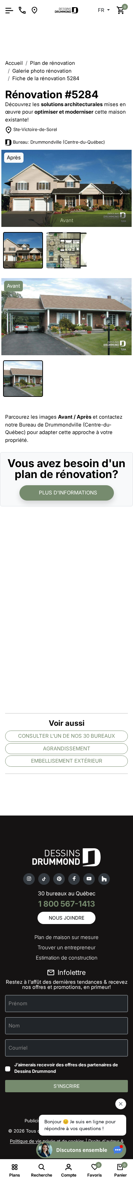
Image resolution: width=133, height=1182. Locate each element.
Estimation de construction (67, 957)
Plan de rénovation (52, 63)
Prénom (18, 1003)
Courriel (18, 1047)
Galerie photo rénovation (42, 71)
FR (102, 10)
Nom (14, 1025)
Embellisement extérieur (66, 761)
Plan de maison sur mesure (66, 937)
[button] (121, 192)
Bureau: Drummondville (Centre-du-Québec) (59, 142)
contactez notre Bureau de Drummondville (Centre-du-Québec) (63, 424)
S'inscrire (66, 1086)
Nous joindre (66, 918)
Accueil (14, 63)
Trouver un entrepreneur (66, 947)
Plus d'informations (68, 492)
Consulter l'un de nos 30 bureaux (66, 736)
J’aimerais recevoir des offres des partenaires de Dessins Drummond (66, 1068)
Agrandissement (66, 748)
